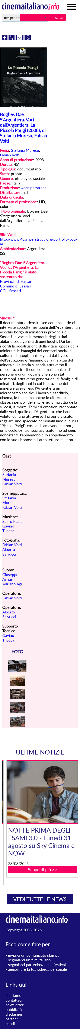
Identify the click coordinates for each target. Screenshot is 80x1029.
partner (12, 1018)
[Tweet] (12, 38)
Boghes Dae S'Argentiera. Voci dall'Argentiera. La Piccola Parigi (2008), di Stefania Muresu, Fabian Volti (23, 127)
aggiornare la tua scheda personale (37, 969)
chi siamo (13, 995)
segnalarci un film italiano (29, 960)
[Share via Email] (20, 38)
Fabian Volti (9, 155)
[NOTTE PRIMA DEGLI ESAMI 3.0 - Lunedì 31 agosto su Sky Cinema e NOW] (43, 792)
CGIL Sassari (10, 290)
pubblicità (14, 1009)
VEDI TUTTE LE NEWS (40, 899)
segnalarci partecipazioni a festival (37, 964)
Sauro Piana (12, 521)
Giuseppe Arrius (10, 577)
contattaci (14, 1000)
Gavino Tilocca (8, 528)
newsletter (15, 1004)
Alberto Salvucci (9, 551)
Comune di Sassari (15, 286)
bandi (10, 1023)
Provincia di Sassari (16, 281)
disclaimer (14, 1014)
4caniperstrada (34, 187)
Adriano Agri (12, 584)
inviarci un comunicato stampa (33, 955)
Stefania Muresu (25, 150)
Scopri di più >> (42, 869)
